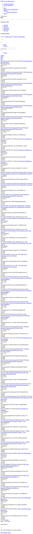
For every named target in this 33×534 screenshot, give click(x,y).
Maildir (5, 532)
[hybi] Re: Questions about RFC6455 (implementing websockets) (16, 173)
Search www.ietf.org (9, 4)
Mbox (2, 532)
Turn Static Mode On (12, 12)
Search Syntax (7, 9)
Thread (5, 46)
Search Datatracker (8, 5)
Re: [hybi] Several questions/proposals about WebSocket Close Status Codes (14, 373)
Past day (6, 26)
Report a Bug (8, 36)
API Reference (14, 9)
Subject (2, 55)
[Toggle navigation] (15, 1)
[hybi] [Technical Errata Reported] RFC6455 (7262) (15, 349)
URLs (9, 532)
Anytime (6, 25)
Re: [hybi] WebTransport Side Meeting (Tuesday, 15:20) (15, 420)
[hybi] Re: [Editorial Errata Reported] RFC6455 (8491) (16, 73)
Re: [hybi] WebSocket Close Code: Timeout (14, 255)
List (1, 59)
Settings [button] (6, 11)
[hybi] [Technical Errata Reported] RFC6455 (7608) (15, 327)
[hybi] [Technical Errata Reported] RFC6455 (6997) (15, 360)
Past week (6, 28)
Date (5, 44)
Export (5, 53)
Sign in (5, 13)
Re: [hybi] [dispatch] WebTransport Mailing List (15, 465)
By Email (15, 36)
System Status (21, 36)
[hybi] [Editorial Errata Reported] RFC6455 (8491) (14, 128)
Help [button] (5, 8)
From (2, 57)
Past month (6, 29)
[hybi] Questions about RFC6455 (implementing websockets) (15, 207)
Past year (6, 30)
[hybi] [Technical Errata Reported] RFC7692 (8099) (15, 195)
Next (9, 521)
